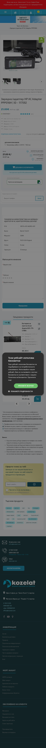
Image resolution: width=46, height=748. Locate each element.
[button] (20, 391)
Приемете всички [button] (26, 386)
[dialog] (23, 374)
